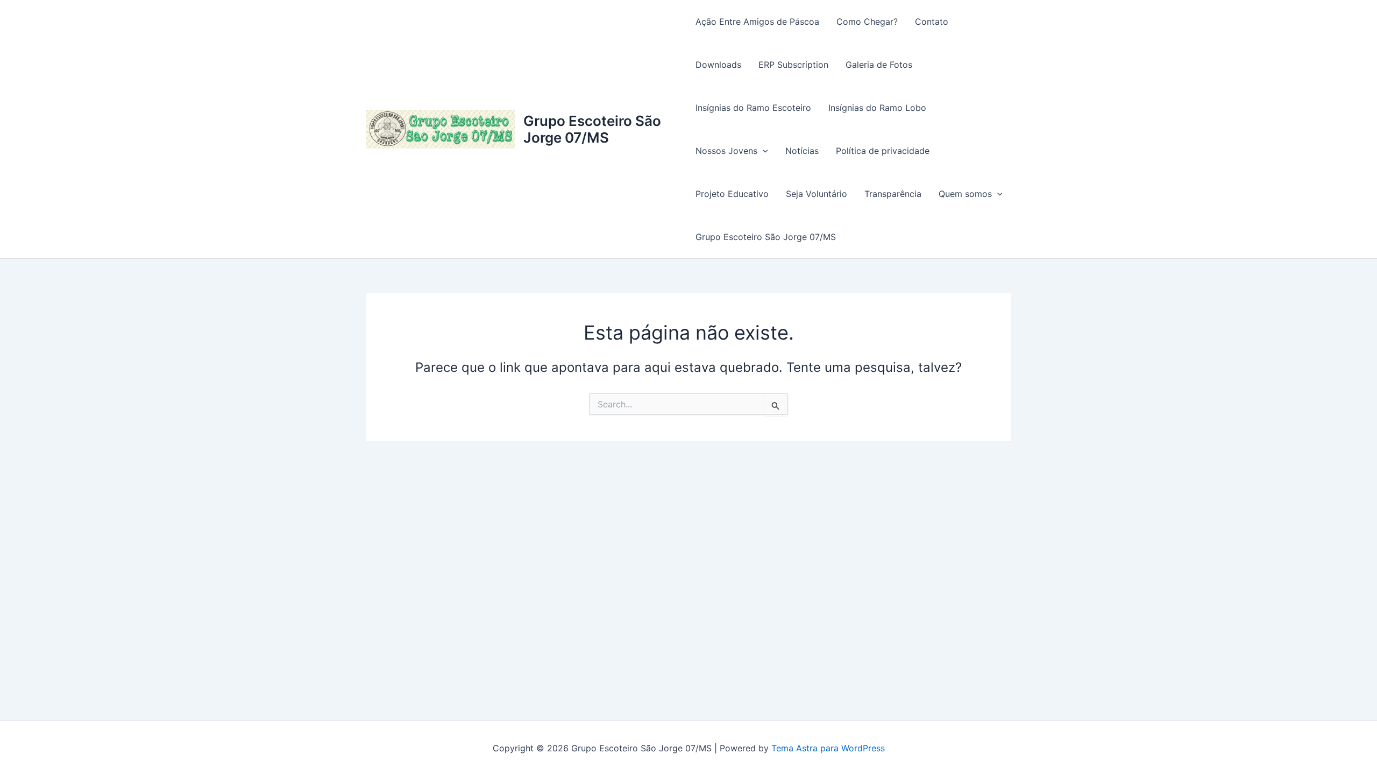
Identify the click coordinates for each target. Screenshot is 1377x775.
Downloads (718, 64)
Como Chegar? (867, 21)
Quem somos (965, 193)
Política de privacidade (882, 150)
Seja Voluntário (816, 193)
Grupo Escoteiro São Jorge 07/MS (592, 129)
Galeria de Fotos (879, 64)
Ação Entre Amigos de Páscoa (757, 21)
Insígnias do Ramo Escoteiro (753, 107)
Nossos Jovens (726, 150)
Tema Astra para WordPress (828, 748)
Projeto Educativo (732, 193)
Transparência (892, 193)
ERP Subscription (793, 64)
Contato (931, 21)
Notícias (802, 150)
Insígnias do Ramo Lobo (877, 107)
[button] (762, 150)
